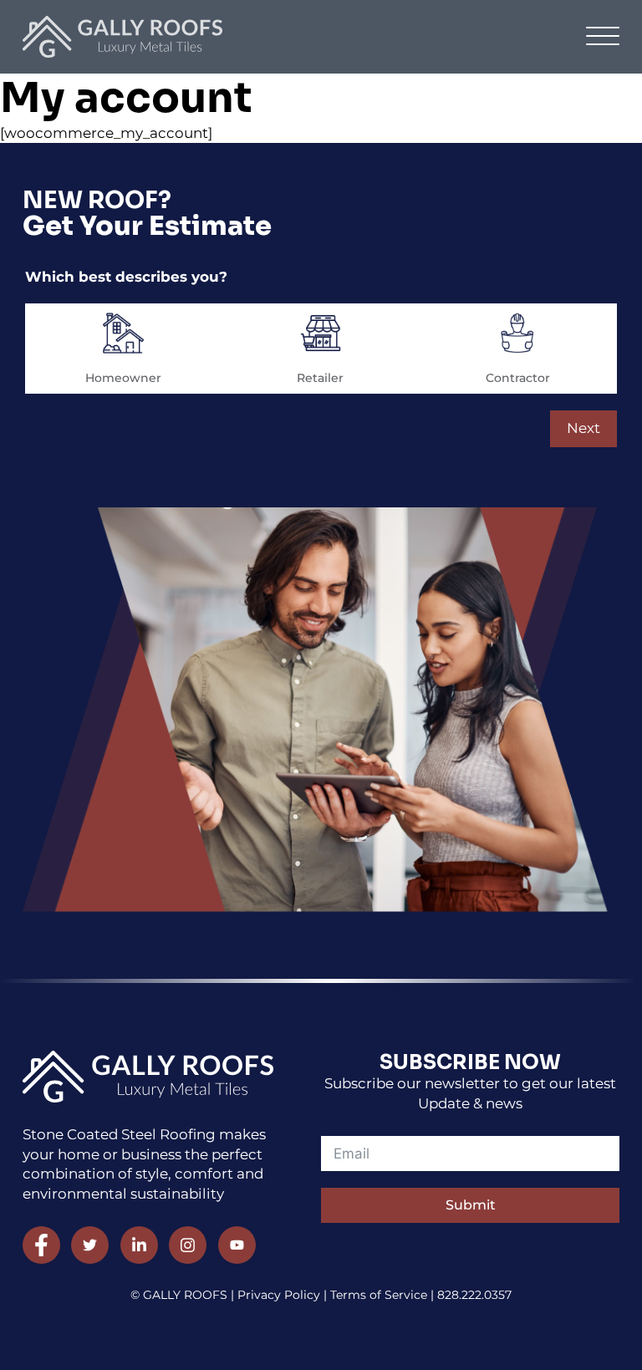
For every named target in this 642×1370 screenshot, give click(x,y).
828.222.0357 (474, 1294)
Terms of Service (380, 1294)
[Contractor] (518, 332)
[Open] (602, 37)
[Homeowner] (123, 332)
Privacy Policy (278, 1294)
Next (583, 428)
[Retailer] (321, 332)
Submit (471, 1205)
